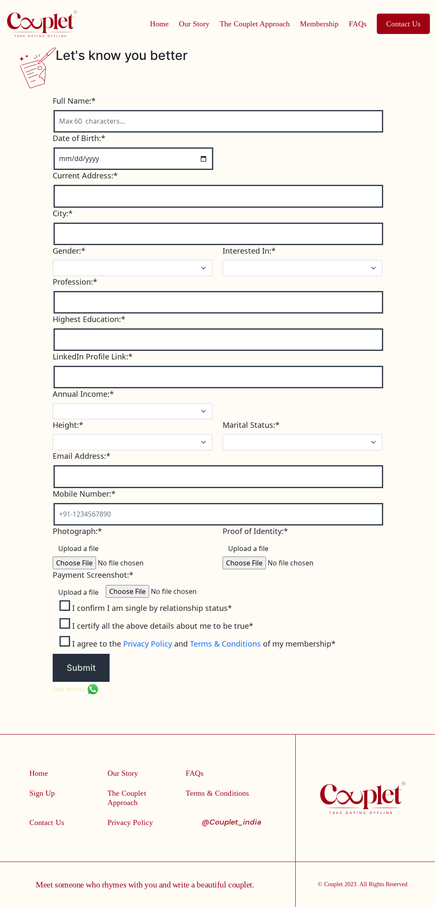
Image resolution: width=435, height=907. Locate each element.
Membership (319, 24)
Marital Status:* (251, 425)
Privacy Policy (147, 644)
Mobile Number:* (84, 494)
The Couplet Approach (255, 24)
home (159, 24)
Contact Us (403, 24)
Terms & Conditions (225, 644)
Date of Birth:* (79, 138)
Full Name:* (74, 101)
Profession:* (75, 282)
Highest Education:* (89, 319)
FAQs (358, 24)
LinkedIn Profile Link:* (93, 356)
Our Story (194, 24)
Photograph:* (77, 531)
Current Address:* (85, 175)
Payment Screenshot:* (93, 575)
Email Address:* (81, 456)
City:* (63, 213)
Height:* (68, 425)
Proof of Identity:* (255, 531)
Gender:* (69, 251)
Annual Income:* (83, 394)
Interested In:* (249, 251)
